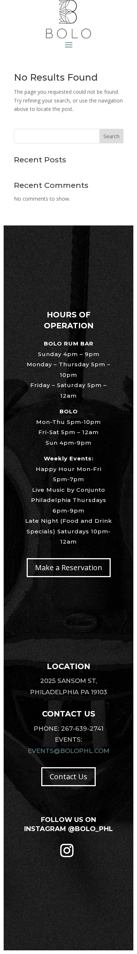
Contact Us (68, 776)
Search (111, 136)
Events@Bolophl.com (68, 750)
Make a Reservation (68, 567)
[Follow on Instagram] (67, 850)
